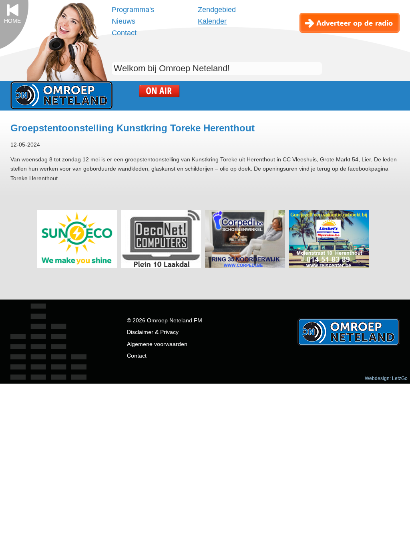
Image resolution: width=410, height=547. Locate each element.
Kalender (212, 21)
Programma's (133, 10)
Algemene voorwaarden (157, 344)
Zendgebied (217, 10)
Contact (124, 33)
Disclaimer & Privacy (153, 332)
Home (12, 21)
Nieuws (123, 21)
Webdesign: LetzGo (386, 378)
